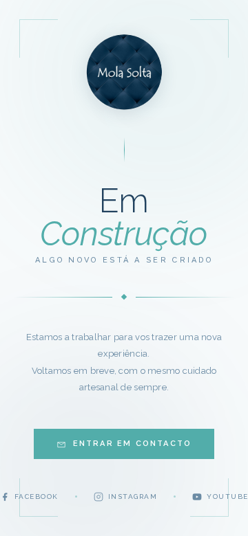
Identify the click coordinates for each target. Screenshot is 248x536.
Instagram (133, 496)
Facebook (36, 496)
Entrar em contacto (132, 443)
